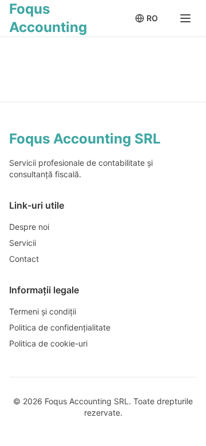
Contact (24, 259)
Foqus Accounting (48, 18)
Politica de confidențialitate (59, 327)
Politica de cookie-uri (48, 343)
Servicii (22, 243)
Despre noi (29, 227)
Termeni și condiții (42, 311)
